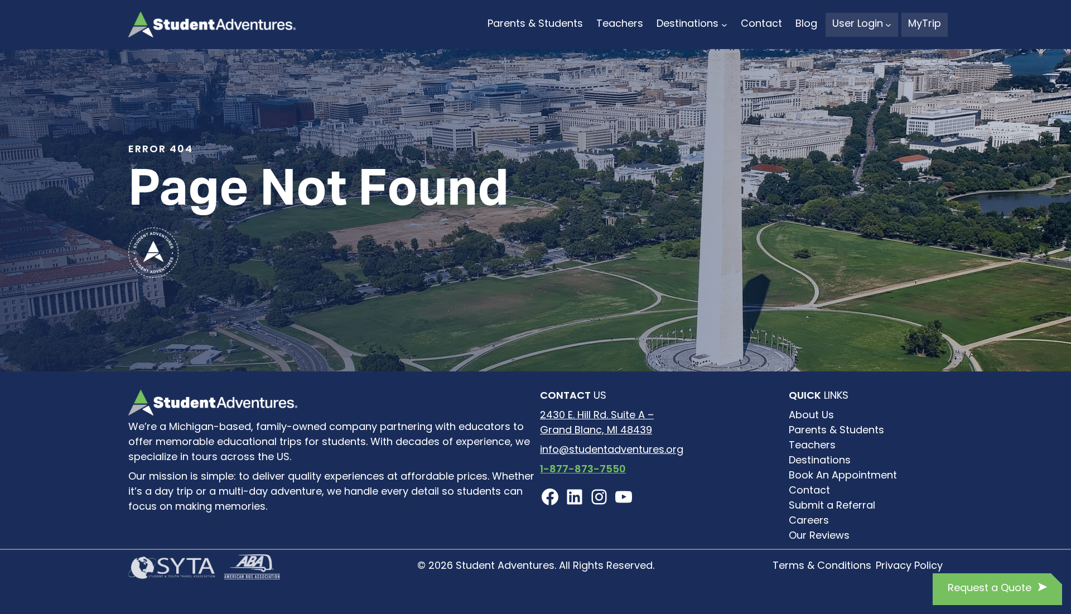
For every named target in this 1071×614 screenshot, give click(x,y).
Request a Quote (989, 589)
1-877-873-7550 (583, 470)
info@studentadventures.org (611, 451)
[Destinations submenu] (724, 25)
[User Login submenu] (888, 25)
